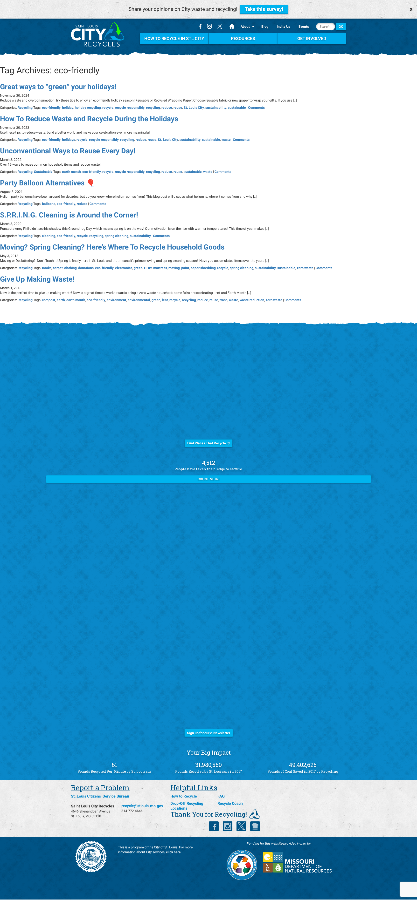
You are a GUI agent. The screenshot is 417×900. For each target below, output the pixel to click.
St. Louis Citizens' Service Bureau (100, 796)
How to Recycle (183, 796)
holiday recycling (88, 107)
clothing (70, 268)
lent (165, 300)
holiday (67, 107)
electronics (123, 268)
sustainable (237, 107)
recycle (107, 107)
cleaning (48, 236)
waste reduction (252, 300)
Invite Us (283, 26)
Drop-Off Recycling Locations (186, 806)
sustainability (215, 107)
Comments (256, 107)
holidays (68, 140)
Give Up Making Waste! (37, 279)
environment (116, 300)
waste (226, 140)
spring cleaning (116, 236)
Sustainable (43, 172)
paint (185, 268)
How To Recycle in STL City (174, 38)
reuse (178, 107)
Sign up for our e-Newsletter (208, 733)
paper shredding (203, 268)
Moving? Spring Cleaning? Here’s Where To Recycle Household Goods (112, 247)
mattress (160, 268)
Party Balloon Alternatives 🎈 (47, 183)
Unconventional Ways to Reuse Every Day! (67, 151)
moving (174, 268)
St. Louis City (194, 107)
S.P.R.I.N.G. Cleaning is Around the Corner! (69, 215)
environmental (139, 300)
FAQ (221, 796)
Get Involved (311, 38)
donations (86, 268)
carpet (58, 268)
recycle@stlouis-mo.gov (142, 806)
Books (46, 268)
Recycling (25, 107)
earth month (71, 172)
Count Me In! (209, 479)
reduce (166, 107)
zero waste (305, 268)
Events (304, 26)
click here (173, 852)
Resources (243, 38)
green (138, 268)
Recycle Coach (230, 803)
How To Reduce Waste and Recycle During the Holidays (89, 119)
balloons (48, 204)
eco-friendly (51, 107)
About (245, 26)
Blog (264, 26)
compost (48, 300)
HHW (148, 268)
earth (61, 300)
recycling (153, 107)
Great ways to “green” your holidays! (58, 86)
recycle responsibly (130, 107)
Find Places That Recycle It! (208, 443)
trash (224, 300)
